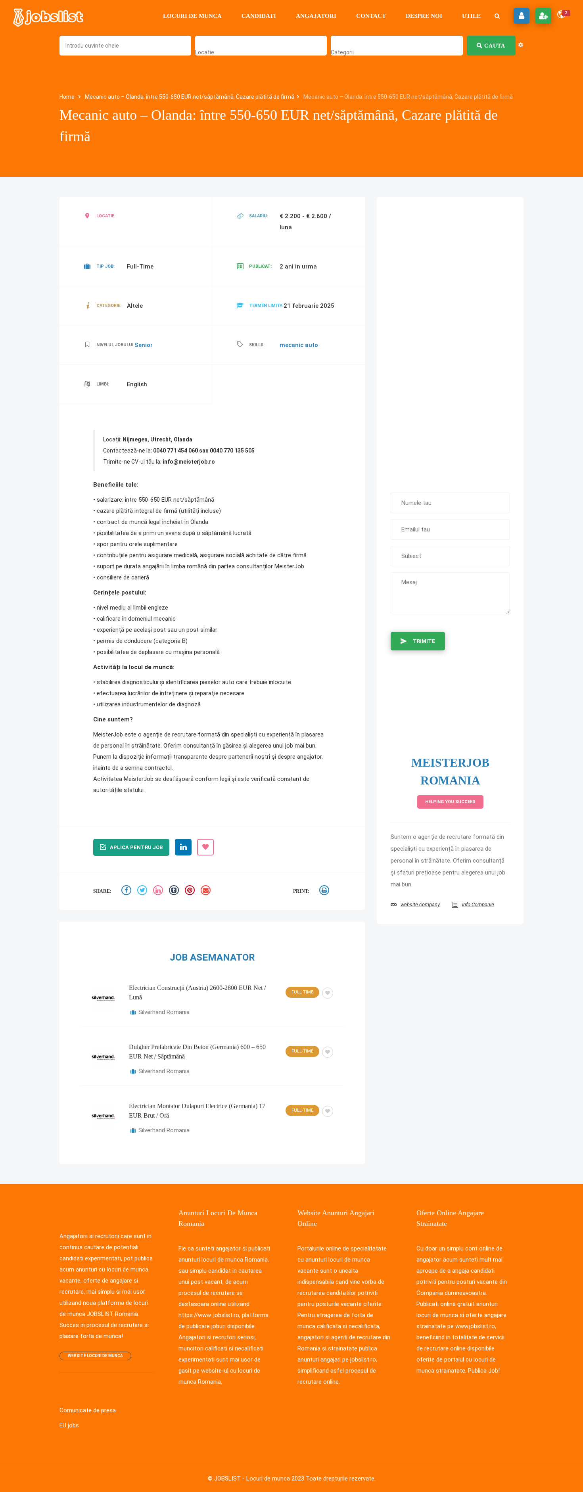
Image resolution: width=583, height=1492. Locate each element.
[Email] (207, 891)
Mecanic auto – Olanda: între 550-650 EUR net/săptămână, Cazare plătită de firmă (189, 97)
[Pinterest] (191, 891)
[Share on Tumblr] (175, 891)
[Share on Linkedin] (159, 891)
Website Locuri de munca (95, 1356)
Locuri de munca (192, 16)
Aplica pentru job (136, 847)
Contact (371, 16)
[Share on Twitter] (143, 891)
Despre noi (424, 16)
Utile (471, 16)
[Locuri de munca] (49, 16)
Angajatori (316, 16)
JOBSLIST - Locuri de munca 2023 (259, 1478)
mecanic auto (299, 345)
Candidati (259, 16)
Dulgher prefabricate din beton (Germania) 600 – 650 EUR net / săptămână (197, 1051)
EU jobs (69, 1425)
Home (67, 97)
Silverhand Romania (164, 1012)
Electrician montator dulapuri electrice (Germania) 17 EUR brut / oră (197, 1111)
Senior (143, 345)
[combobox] (204, 52)
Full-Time (302, 992)
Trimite (424, 641)
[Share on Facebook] (127, 891)
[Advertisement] (450, 341)
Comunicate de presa (87, 1410)
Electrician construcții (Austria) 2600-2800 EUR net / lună (197, 992)
